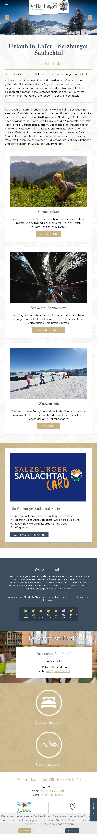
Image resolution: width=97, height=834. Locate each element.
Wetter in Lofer (48, 569)
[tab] (39, 29)
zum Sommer (48, 233)
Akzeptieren (25, 830)
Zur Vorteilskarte (48, 330)
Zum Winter (48, 426)
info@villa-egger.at (52, 794)
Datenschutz (72, 830)
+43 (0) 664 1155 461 (58, 671)
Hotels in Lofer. (64, 588)
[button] (6, 4)
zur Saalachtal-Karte (29, 534)
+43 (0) (52, 790)
